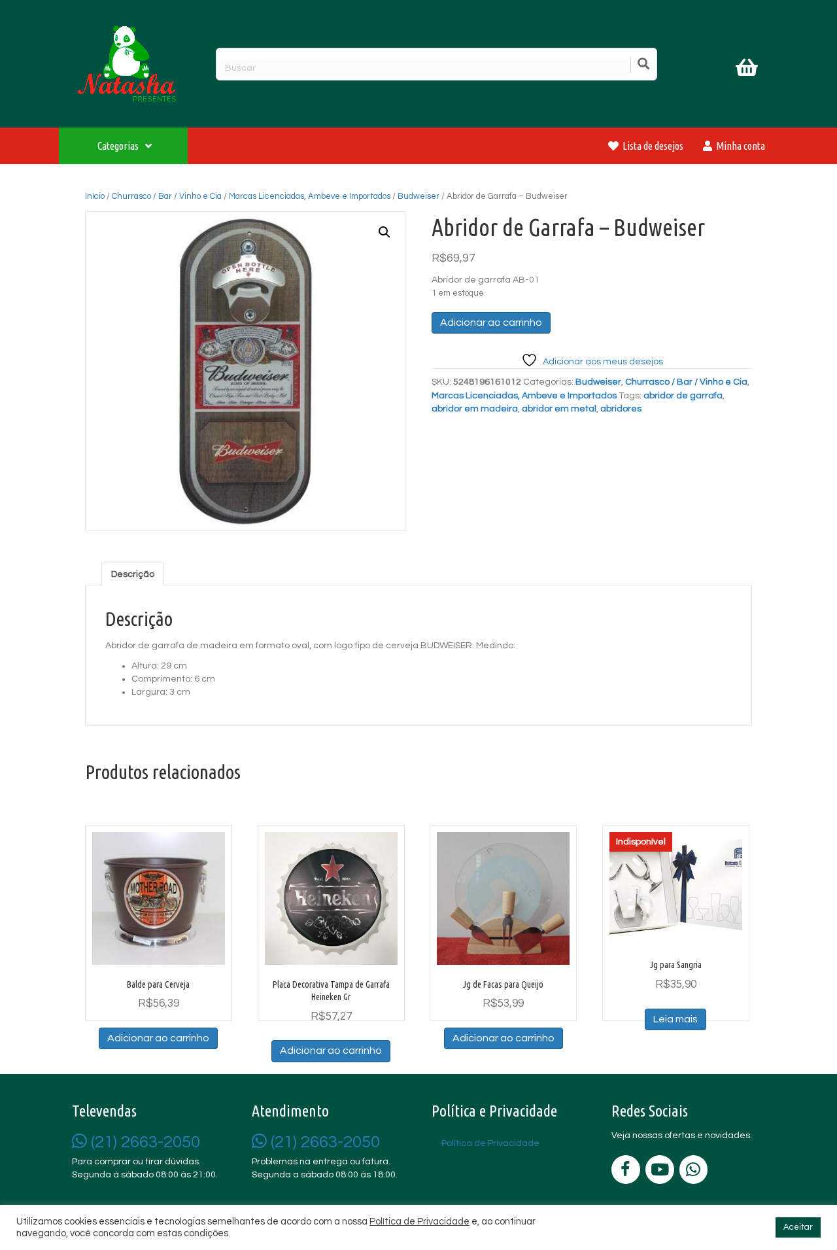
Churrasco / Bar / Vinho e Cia (167, 196)
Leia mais (675, 1019)
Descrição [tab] (132, 574)
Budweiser (418, 196)
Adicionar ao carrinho (491, 322)
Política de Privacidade (419, 1221)
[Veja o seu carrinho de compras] (748, 70)
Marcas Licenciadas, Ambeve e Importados (309, 196)
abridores (620, 408)
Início (95, 196)
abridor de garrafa (683, 395)
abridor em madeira (475, 408)
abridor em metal (559, 408)
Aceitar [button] (798, 1227)
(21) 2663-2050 (143, 1142)
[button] (384, 232)
